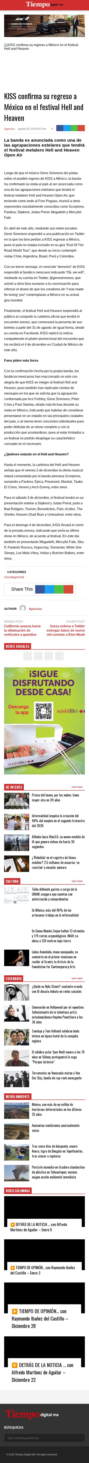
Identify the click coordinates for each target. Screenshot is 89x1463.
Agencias (9, 128)
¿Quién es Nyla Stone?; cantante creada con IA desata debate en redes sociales (57, 989)
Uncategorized (14, 577)
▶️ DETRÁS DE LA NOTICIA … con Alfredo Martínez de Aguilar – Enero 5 (38, 1227)
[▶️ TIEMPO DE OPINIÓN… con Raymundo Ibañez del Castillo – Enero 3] (44, 1254)
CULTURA (12, 881)
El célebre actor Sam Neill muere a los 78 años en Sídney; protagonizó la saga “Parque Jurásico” (58, 1057)
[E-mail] (81, 128)
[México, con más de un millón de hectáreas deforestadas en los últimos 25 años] (16, 1110)
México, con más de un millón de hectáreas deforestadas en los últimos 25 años (57, 1109)
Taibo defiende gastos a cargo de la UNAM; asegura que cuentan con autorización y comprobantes (54, 894)
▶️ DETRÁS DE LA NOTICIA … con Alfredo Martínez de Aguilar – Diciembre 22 (42, 1372)
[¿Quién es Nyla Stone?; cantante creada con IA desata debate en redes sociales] (16, 992)
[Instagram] (48, 656)
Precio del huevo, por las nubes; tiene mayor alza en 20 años (55, 797)
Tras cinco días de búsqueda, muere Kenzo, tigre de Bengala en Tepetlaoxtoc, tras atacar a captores (57, 1151)
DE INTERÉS (14, 787)
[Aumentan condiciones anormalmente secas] (16, 1131)
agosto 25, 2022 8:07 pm (32, 128)
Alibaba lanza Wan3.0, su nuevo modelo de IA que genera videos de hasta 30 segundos (58, 841)
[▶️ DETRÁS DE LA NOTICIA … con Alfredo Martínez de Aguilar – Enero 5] (44, 1211)
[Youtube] (59, 656)
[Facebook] (60, 128)
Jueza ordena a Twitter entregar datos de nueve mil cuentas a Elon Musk (66, 630)
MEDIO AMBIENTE (18, 1096)
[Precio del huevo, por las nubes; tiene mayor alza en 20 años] (16, 801)
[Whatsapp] (74, 128)
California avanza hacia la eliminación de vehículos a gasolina (22, 630)
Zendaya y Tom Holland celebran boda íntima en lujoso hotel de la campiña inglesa (55, 1036)
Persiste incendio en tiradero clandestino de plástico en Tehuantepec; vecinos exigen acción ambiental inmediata (58, 1172)
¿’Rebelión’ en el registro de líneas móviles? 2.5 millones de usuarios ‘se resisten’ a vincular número (55, 862)
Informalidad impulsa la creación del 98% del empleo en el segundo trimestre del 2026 (58, 820)
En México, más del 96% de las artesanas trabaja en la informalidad (55, 913)
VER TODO (77, 787)
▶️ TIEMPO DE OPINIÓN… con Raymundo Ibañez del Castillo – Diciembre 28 (40, 1318)
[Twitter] (67, 128)
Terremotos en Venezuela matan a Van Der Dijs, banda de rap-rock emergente (57, 1075)
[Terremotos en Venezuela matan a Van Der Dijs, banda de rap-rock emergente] (16, 1079)
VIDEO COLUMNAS (18, 1190)
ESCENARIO (14, 978)
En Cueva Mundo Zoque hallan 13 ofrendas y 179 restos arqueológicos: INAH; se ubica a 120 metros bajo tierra (58, 935)
